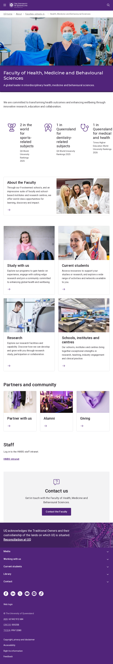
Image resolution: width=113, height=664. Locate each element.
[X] (20, 594)
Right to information (13, 651)
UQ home (8, 14)
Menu (4, 5)
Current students (75, 266)
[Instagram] (34, 594)
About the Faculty (21, 182)
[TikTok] (41, 594)
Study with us (18, 266)
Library (7, 574)
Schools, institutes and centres (80, 340)
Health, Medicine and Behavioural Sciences (70, 14)
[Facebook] (6, 594)
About (19, 14)
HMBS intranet (11, 459)
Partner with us (19, 418)
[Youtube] (27, 594)
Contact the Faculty (56, 511)
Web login (8, 604)
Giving (85, 418)
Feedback (8, 656)
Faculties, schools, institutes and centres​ (35, 14)
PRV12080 (16, 630)
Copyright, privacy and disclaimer (19, 639)
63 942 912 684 (16, 619)
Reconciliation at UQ (17, 539)
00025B (15, 625)
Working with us (12, 559)
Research (14, 338)
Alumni (49, 418)
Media (7, 551)
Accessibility (9, 645)
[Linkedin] (13, 594)
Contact (8, 581)
